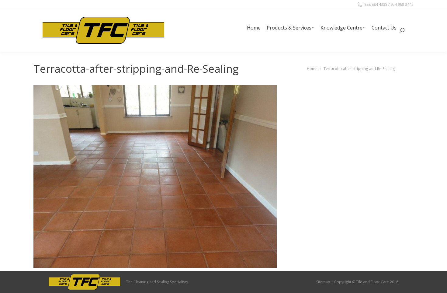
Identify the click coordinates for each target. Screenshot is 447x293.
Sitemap (323, 281)
